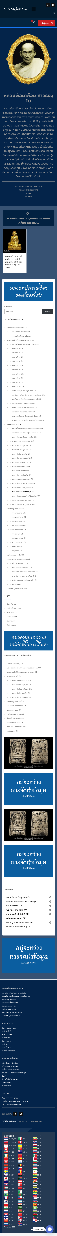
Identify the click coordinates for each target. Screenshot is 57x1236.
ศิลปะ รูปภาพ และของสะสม (12, 1012)
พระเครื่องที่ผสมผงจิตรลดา (22, 336)
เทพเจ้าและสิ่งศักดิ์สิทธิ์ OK (17, 529)
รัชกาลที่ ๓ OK (17, 357)
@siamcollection (14, 1104)
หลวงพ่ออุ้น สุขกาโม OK (21, 454)
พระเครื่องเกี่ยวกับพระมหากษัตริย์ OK (26, 344)
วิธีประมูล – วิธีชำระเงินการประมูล (14, 1072)
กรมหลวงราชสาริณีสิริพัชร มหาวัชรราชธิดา (28, 420)
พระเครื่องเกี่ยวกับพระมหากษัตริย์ (14, 993)
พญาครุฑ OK (17, 551)
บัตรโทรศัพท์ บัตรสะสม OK (22, 567)
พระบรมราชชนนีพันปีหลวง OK (23, 403)
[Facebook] (48, 5)
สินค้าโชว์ (5, 1044)
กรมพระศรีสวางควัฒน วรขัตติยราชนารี (26, 416)
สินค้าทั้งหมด (11, 604)
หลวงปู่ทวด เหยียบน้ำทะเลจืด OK (24, 437)
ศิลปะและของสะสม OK (15, 722)
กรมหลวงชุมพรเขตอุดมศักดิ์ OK (24, 390)
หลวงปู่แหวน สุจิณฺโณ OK (22, 462)
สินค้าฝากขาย (11, 625)
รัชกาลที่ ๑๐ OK (18, 386)
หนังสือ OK (16, 584)
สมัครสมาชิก (6, 1086)
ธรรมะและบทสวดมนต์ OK (16, 727)
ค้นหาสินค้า (8, 306)
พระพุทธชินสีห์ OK (19, 525)
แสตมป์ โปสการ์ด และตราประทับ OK (25, 572)
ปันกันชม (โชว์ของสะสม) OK (17, 588)
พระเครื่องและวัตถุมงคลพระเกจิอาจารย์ (16, 996)
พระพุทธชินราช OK (19, 517)
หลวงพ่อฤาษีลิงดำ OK (20, 471)
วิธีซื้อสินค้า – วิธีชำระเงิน (11, 1069)
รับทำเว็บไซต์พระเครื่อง (10, 1079)
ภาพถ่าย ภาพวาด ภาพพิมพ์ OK (24, 576)
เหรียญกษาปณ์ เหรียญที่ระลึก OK (24, 580)
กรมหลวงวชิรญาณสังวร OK (23, 441)
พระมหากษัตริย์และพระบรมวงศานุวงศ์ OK (22, 672)
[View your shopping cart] (33, 22)
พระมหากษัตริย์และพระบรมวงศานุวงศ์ (20, 340)
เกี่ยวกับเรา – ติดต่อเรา (10, 1063)
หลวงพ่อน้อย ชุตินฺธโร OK (22, 449)
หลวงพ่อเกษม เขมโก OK (21, 466)
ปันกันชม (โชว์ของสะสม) (10, 1015)
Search (48, 311)
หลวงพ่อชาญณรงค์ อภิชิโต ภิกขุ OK (26, 496)
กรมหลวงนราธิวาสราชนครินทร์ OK (25, 407)
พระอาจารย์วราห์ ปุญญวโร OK (23, 504)
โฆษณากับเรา (6, 1082)
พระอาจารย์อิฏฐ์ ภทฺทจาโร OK (23, 500)
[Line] (53, 5)
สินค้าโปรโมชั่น (12, 612)
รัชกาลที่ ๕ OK (17, 365)
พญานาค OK (17, 546)
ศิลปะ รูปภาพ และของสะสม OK (18, 559)
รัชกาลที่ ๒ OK (17, 353)
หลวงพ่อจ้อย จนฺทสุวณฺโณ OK (23, 483)
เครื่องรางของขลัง (9, 1009)
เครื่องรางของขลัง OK (15, 555)
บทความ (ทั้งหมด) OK (15, 663)
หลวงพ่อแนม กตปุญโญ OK (22, 487)
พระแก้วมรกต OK (19, 513)
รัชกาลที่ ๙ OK (17, 382)
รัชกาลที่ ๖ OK (17, 369)
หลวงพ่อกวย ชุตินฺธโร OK (22, 445)
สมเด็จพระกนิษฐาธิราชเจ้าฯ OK (23, 412)
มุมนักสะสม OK (12, 731)
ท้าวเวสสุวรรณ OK (19, 542)
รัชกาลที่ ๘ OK (17, 378)
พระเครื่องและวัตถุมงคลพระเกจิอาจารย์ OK (28, 428)
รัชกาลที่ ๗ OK (18, 374)
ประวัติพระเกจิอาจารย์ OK (21, 680)
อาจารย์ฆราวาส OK (14, 710)
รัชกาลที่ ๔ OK (17, 361)
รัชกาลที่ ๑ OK (17, 348)
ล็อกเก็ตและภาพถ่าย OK (21, 332)
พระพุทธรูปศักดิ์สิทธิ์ (9, 999)
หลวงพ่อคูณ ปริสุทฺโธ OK (21, 475)
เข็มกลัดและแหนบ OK (20, 563)
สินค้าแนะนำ (11, 621)
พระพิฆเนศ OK (17, 534)
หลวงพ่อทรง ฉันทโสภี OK (22, 458)
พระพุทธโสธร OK (18, 521)
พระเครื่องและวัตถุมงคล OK (17, 327)
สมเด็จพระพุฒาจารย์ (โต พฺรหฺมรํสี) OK (26, 433)
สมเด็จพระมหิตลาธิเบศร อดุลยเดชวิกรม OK (28, 395)
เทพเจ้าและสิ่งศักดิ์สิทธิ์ (10, 1002)
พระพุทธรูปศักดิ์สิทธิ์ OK (16, 508)
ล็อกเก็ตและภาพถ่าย (9, 1006)
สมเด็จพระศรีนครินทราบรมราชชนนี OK (26, 399)
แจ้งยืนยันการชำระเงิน (10, 1066)
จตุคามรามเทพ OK (19, 538)
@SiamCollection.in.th (18, 1101)
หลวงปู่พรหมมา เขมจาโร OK (22, 479)
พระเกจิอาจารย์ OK (14, 424)
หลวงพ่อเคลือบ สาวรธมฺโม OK (23, 492)
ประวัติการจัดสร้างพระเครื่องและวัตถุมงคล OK (24, 668)
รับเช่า (4, 1076)
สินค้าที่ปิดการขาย (8, 1050)
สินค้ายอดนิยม (12, 616)
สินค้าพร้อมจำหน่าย (14, 608)
